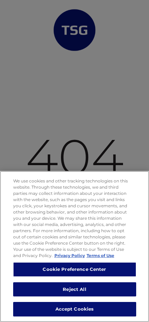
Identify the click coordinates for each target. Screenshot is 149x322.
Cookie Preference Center (74, 269)
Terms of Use (100, 255)
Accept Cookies (74, 309)
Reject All (74, 289)
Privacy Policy (69, 255)
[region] (74, 246)
